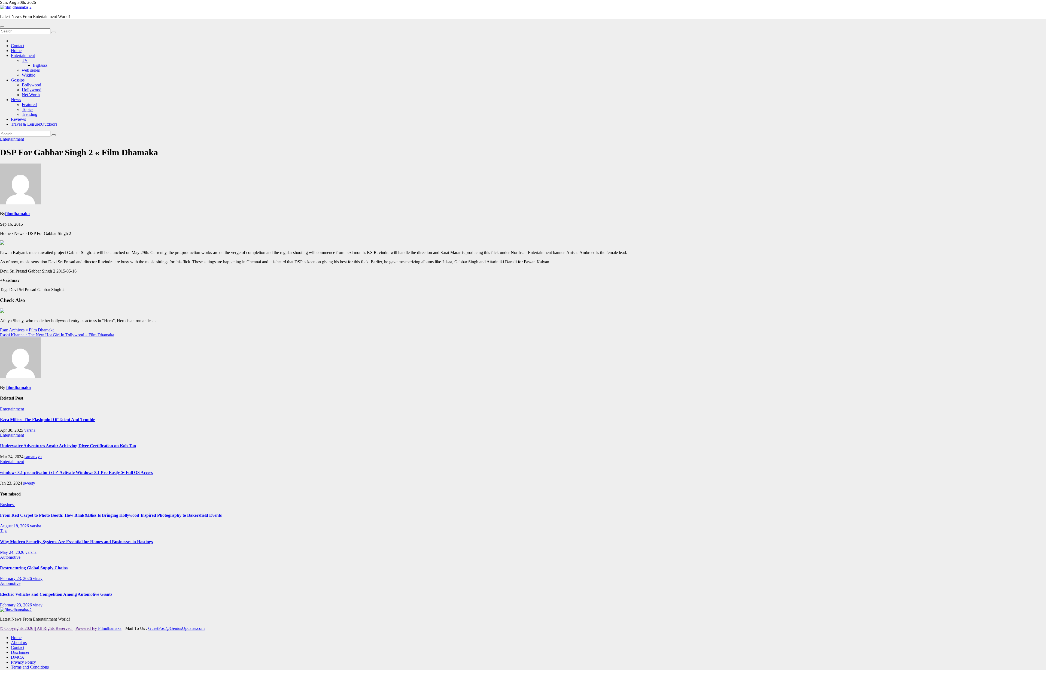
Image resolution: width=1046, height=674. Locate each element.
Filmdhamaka (109, 628)
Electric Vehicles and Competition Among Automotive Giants (56, 594)
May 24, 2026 (12, 552)
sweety (29, 483)
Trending (29, 114)
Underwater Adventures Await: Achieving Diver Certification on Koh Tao (68, 445)
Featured (29, 104)
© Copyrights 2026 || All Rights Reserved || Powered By (49, 628)
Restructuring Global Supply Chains (34, 568)
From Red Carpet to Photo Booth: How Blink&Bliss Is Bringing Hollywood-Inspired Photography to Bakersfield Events (111, 515)
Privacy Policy (23, 662)
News (16, 99)
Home (16, 50)
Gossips (18, 80)
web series (31, 70)
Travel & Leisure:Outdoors (34, 124)
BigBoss (40, 65)
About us (19, 642)
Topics (27, 109)
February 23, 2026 (16, 578)
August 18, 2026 (15, 526)
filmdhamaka (17, 213)
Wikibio (28, 75)
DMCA (17, 657)
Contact (17, 45)
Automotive (10, 557)
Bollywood (31, 85)
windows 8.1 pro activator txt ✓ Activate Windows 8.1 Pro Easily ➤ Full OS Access (76, 472)
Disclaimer (20, 652)
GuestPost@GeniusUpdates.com (176, 628)
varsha (29, 430)
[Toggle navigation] (2, 27)
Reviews (18, 119)
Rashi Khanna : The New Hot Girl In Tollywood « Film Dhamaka (57, 335)
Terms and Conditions (30, 667)
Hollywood (31, 89)
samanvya (33, 456)
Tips (3, 530)
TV (25, 60)
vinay (37, 578)
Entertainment (23, 55)
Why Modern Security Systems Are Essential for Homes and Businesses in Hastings (76, 541)
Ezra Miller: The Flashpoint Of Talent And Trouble (47, 419)
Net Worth (31, 94)
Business (7, 504)
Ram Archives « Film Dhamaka (27, 330)
